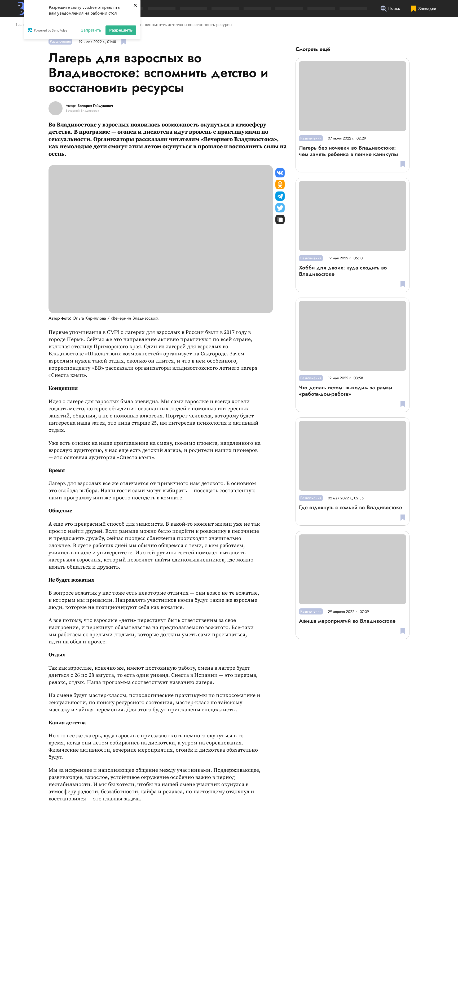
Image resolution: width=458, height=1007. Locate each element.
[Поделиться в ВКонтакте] (280, 172)
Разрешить (121, 30)
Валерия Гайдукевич (95, 105)
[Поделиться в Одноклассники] (280, 184)
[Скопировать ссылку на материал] (280, 219)
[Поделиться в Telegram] (280, 196)
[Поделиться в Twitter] (280, 207)
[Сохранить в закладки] (123, 41)
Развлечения (60, 41)
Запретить (91, 30)
